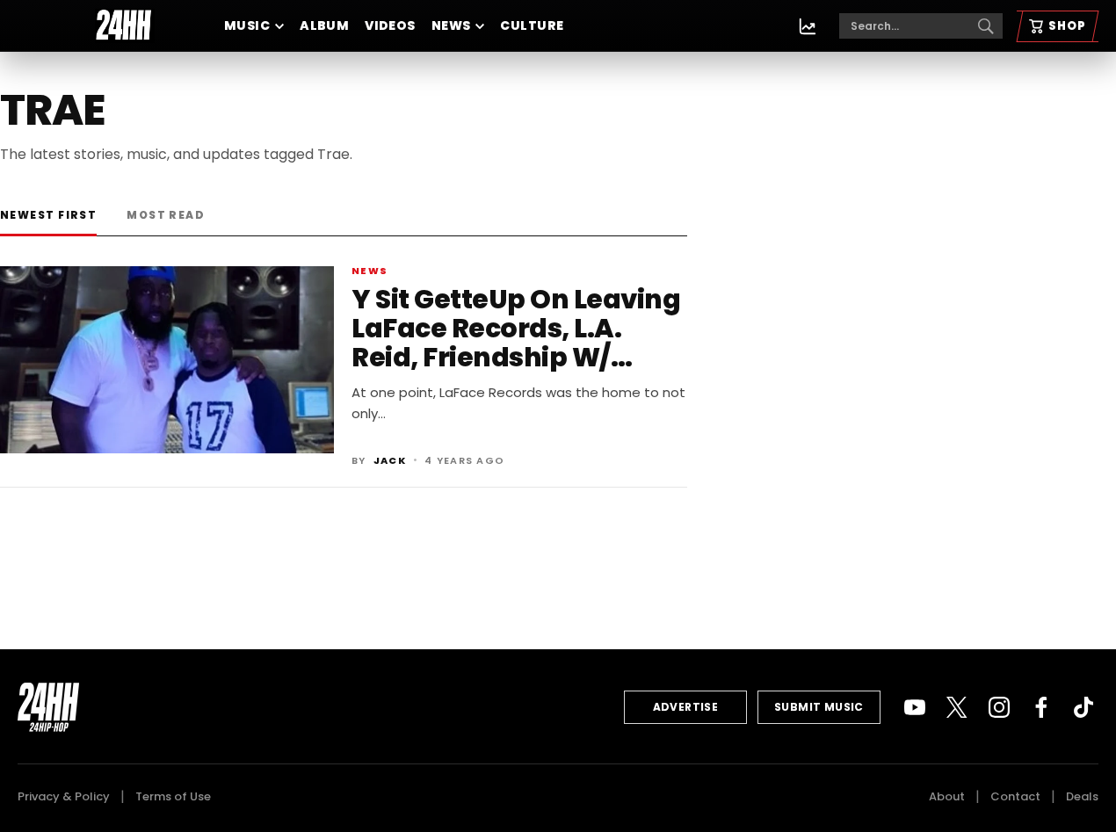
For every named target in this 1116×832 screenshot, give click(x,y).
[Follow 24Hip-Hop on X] (957, 707)
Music (247, 25)
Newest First (48, 214)
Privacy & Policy (64, 796)
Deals (1082, 796)
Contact (1015, 796)
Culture (531, 25)
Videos (390, 25)
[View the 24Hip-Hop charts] (807, 26)
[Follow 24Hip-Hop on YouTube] (915, 707)
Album (324, 25)
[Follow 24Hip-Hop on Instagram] (999, 707)
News (451, 25)
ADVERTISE (686, 706)
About (947, 796)
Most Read (166, 214)
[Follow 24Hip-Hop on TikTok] (1083, 707)
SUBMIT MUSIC (819, 706)
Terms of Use (173, 796)
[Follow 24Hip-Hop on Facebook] (1041, 707)
